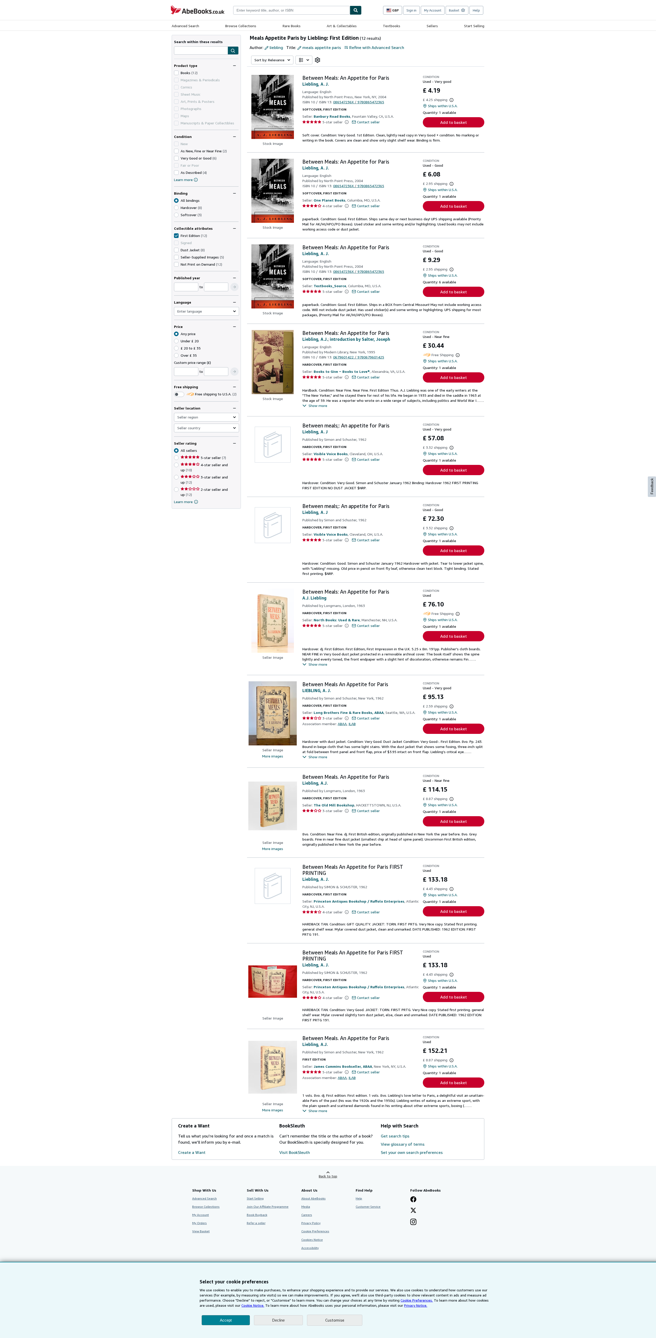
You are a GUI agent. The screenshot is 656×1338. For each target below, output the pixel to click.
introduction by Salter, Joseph (360, 339)
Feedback (652, 486)
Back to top (328, 1176)
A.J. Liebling (314, 598)
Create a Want (192, 1152)
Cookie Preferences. (417, 1300)
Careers (306, 1215)
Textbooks (391, 26)
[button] (233, 51)
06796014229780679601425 (358, 357)
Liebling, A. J (315, 431)
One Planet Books (329, 200)
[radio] (176, 207)
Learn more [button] (183, 502)
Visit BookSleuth (294, 1152)
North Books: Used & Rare (337, 620)
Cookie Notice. (252, 1305)
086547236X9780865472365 (358, 102)
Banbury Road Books (332, 116)
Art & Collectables (342, 26)
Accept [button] (226, 1320)
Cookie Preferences (315, 1231)
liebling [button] (276, 47)
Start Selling (474, 26)
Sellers (432, 26)
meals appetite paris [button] (321, 47)
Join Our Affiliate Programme (268, 1207)
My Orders (199, 1223)
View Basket (201, 1231)
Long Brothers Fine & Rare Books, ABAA (349, 712)
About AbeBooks (313, 1198)
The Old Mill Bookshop (334, 805)
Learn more (183, 179)
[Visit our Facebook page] (413, 1200)
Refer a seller (256, 1223)
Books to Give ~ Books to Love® (342, 371)
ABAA (342, 724)
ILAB (352, 724)
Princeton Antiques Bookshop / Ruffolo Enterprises (359, 901)
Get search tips (395, 1136)
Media (305, 1207)
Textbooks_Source (330, 286)
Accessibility (310, 1248)
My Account (432, 10)
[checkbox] (176, 73)
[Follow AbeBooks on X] (413, 1211)
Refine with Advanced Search (376, 47)
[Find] (355, 10)
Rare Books (292, 26)
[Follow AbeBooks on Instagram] (413, 1222)
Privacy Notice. (415, 1305)
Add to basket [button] (453, 122)
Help (476, 10)
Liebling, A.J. (315, 339)
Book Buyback (257, 1215)
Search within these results (198, 41)
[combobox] (291, 10)
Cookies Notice (312, 1240)
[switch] (179, 394)
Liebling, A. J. (315, 84)
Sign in (411, 10)
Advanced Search (185, 26)
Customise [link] (334, 1320)
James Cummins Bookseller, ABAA (343, 1066)
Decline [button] (278, 1320)
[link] (317, 60)
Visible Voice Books (331, 454)
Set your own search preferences (412, 1152)
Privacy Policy (311, 1223)
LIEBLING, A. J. (316, 690)
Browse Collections (240, 26)
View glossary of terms (403, 1144)
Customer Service (368, 1207)
